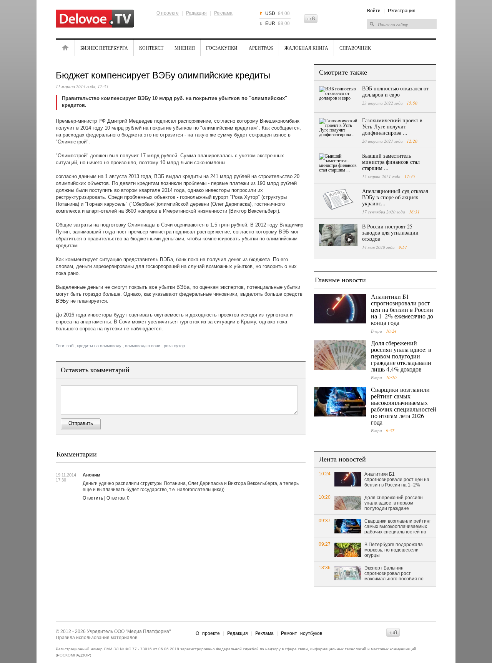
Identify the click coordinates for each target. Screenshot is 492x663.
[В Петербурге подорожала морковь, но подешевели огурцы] (347, 549)
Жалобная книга (306, 48)
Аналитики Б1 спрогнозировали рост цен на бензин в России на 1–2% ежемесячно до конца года (402, 309)
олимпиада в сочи (142, 345)
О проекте (167, 13)
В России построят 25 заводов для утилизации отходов (390, 232)
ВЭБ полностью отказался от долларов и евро (395, 91)
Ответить (93, 498)
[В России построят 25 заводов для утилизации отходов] (338, 235)
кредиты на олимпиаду (99, 345)
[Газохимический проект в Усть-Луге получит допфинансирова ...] (338, 129)
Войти (374, 10)
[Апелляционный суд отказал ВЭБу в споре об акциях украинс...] (338, 199)
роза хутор (174, 345)
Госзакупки (222, 48)
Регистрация (402, 10)
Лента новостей (342, 458)
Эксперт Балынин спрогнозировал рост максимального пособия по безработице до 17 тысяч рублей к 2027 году (394, 573)
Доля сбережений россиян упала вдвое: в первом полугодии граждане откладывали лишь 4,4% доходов (401, 356)
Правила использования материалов (96, 637)
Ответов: (118, 498)
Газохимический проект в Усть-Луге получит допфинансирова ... (392, 126)
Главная (65, 48)
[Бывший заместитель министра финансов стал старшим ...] (338, 164)
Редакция (196, 13)
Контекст (151, 48)
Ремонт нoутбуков (301, 633)
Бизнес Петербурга (104, 48)
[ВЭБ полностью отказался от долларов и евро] (338, 97)
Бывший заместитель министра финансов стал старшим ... (391, 162)
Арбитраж (261, 48)
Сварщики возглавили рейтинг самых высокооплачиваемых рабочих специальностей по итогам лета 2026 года (403, 405)
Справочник (355, 48)
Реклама (223, 13)
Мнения (185, 48)
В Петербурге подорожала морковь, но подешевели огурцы (393, 550)
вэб (69, 345)
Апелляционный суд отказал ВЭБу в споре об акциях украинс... (395, 197)
